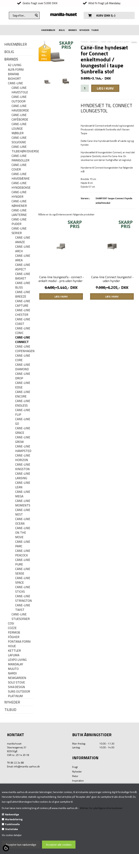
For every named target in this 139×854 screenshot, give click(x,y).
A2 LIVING (14, 65)
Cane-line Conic (22, 330)
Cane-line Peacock (22, 553)
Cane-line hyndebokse (21, 185)
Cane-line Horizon (22, 457)
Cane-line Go (22, 421)
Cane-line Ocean (22, 521)
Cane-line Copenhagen (24, 348)
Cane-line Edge (22, 385)
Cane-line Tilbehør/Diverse (22, 149)
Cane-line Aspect (22, 267)
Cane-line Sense (22, 571)
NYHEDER (84, 30)
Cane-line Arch (22, 248)
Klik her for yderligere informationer (101, 808)
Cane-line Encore (22, 394)
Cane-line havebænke (21, 176)
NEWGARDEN (17, 678)
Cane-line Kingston (22, 466)
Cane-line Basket (22, 276)
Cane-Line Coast (22, 321)
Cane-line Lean (22, 485)
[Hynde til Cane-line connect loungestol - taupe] (66, 82)
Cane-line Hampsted (23, 448)
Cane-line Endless (22, 403)
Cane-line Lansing (22, 475)
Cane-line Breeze (22, 294)
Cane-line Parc (22, 544)
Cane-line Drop (22, 376)
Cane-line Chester (22, 312)
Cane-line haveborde (20, 108)
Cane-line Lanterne (19, 212)
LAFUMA (13, 655)
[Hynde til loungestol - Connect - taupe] (47, 82)
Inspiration (78, 780)
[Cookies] (6, 848)
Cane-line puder (19, 221)
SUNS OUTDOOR (19, 691)
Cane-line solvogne (19, 140)
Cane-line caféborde (20, 117)
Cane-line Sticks (22, 589)
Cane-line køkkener (19, 203)
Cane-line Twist (22, 607)
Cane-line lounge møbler (19, 128)
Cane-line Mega (22, 494)
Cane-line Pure (22, 562)
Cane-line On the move (22, 532)
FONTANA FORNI (19, 641)
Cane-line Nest (22, 512)
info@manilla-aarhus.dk (27, 766)
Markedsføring (13, 819)
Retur (75, 776)
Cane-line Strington (23, 598)
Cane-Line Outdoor (19, 99)
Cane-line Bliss (22, 285)
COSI (11, 623)
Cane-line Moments (22, 503)
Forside (84, 41)
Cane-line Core (22, 357)
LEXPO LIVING (17, 660)
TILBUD (95, 30)
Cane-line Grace (22, 430)
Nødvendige (12, 814)
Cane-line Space (22, 580)
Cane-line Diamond (22, 367)
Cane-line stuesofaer (21, 616)
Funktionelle (12, 824)
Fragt (75, 767)
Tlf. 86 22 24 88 (15, 762)
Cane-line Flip (22, 412)
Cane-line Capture (22, 303)
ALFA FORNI (16, 69)
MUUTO (13, 669)
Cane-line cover (19, 167)
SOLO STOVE (16, 682)
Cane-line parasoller (20, 158)
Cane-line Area (22, 258)
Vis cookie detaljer (12, 835)
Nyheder (77, 771)
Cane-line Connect (22, 339)
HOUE (12, 646)
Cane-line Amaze (22, 239)
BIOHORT (14, 78)
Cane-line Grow (22, 439)
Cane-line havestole (20, 90)
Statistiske (11, 829)
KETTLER (14, 650)
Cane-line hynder (19, 194)
